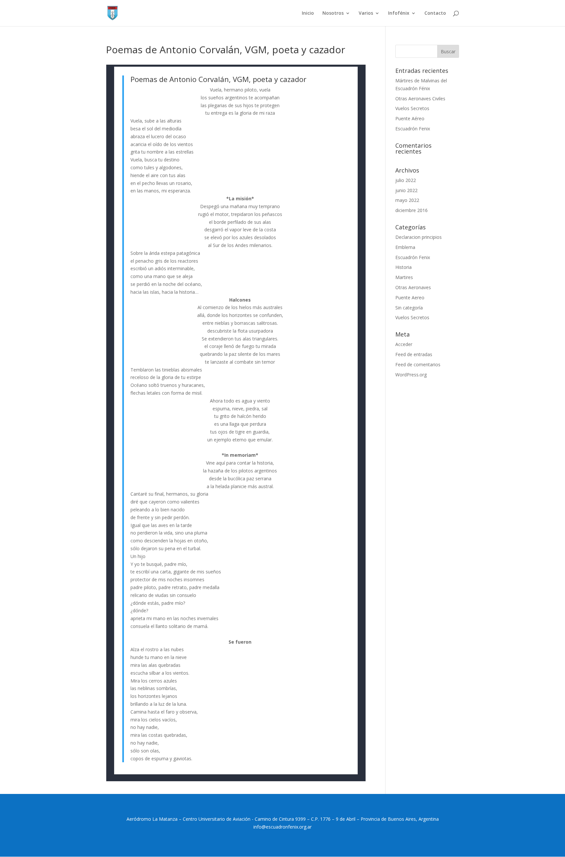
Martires (404, 277)
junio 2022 (406, 190)
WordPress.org (411, 374)
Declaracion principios (418, 237)
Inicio (308, 13)
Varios (366, 13)
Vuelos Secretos (412, 108)
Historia (403, 267)
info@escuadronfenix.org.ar (282, 827)
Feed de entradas (413, 354)
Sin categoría (409, 308)
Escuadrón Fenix (412, 128)
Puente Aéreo (409, 118)
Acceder (403, 344)
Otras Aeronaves (413, 287)
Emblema (405, 247)
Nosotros (333, 13)
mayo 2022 (407, 200)
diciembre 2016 (411, 210)
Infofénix (398, 13)
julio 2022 (405, 180)
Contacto (435, 13)
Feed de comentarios (417, 364)
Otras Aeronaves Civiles (420, 98)
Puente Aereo (409, 297)
